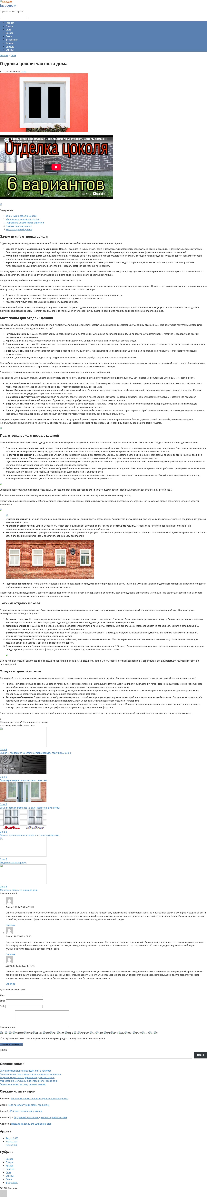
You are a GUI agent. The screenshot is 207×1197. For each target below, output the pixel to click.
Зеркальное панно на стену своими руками (22, 1084)
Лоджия (10, 46)
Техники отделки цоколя (19, 226)
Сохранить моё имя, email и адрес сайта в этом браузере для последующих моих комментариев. (54, 1038)
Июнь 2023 (11, 1145)
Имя (2, 995)
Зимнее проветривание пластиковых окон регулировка (29, 835)
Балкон (9, 33)
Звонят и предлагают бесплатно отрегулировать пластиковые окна (35, 753)
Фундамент (12, 39)
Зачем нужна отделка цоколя (21, 216)
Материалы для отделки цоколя (22, 219)
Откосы (10, 50)
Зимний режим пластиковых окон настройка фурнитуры (30, 807)
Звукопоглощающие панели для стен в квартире (25, 1070)
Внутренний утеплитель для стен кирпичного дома (40, 1117)
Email (2, 1000)
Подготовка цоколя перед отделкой (25, 222)
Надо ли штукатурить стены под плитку (28, 1105)
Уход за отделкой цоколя (19, 229)
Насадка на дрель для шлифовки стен (31, 1123)
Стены (9, 36)
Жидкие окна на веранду (13, 862)
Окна (8, 29)
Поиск (3, 1049)
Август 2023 (12, 1138)
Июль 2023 (11, 1141)
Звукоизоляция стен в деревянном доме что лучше (27, 1077)
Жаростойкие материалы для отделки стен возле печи (28, 1081)
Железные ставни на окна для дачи (18, 890)
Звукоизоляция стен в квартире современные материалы (30, 1074)
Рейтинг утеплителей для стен (26, 1111)
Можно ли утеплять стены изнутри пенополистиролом (39, 1098)
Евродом (8, 5)
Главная (10, 23)
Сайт (2, 1006)
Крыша (9, 43)
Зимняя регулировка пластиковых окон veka (23, 780)
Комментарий (7, 1027)
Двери (9, 26)
